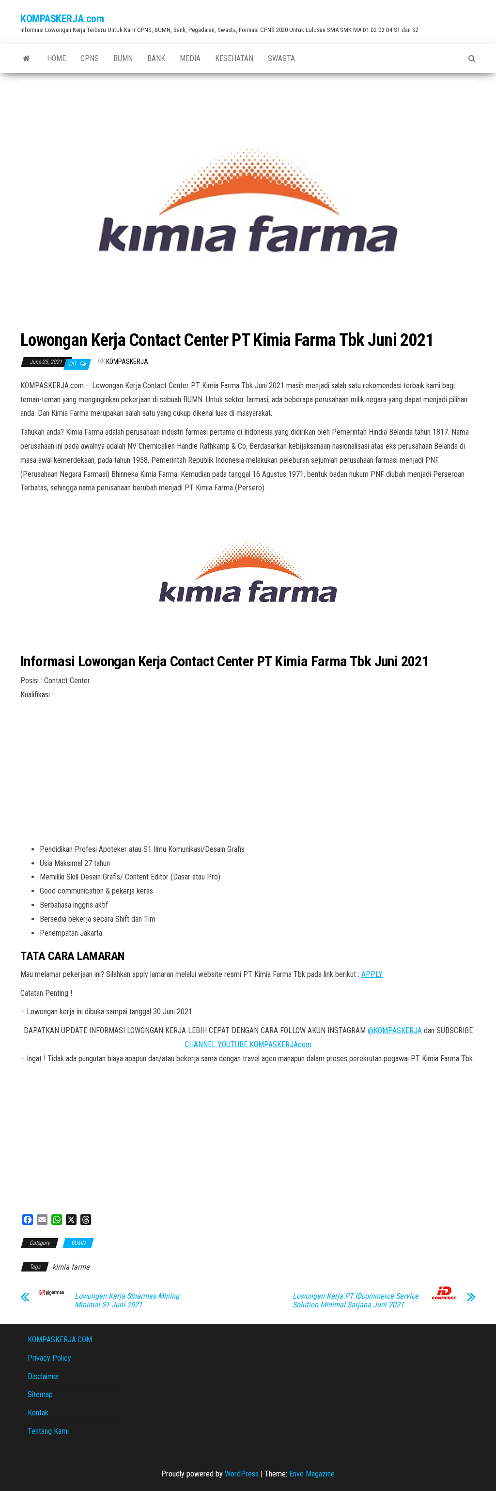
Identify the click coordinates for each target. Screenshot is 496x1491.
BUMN (123, 58)
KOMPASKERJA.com (62, 19)
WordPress (242, 1473)
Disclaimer (44, 1376)
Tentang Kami (48, 1431)
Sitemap (40, 1394)
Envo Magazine (312, 1473)
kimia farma (71, 1266)
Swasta (281, 58)
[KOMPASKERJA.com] (26, 58)
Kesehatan (234, 58)
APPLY (372, 974)
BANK (156, 58)
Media (190, 58)
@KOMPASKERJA (395, 1030)
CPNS (89, 58)
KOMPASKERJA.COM (60, 1339)
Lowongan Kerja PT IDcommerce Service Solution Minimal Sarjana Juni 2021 (355, 1300)
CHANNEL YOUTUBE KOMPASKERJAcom (248, 1044)
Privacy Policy (49, 1358)
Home (56, 58)
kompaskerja (127, 361)
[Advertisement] (248, 775)
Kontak (38, 1412)
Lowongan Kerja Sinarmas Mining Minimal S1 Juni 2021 (127, 1300)
